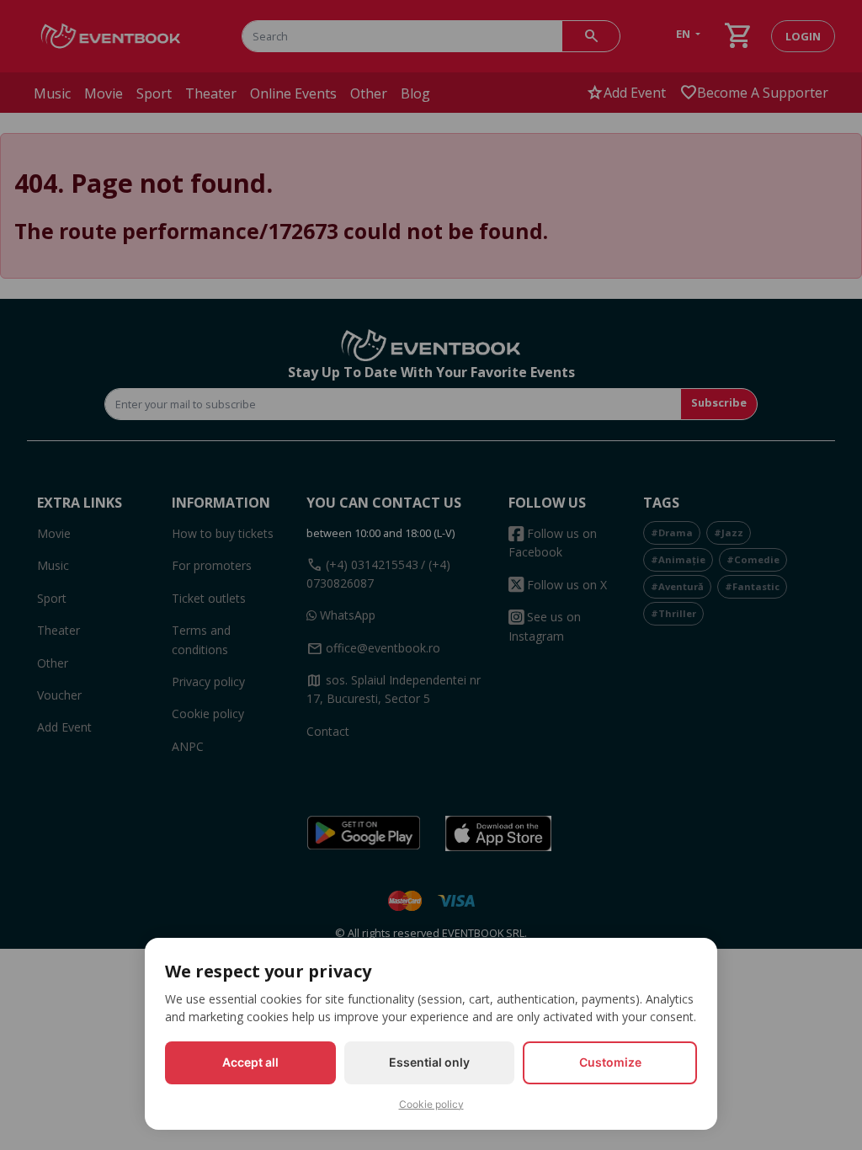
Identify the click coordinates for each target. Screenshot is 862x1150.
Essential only (429, 1062)
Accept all (250, 1062)
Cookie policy (431, 1104)
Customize (610, 1062)
